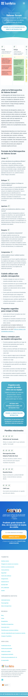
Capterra (15, 518)
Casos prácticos (5, 570)
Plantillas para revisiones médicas (9, 630)
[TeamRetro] (8, 3)
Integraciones (4, 578)
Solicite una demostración (7, 567)
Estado (3, 590)
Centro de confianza (6, 575)
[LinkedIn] (2, 680)
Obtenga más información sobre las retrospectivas (14, 406)
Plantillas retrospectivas (14, 13)
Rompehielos (4, 621)
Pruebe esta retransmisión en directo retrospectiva (14, 28)
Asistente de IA (5, 581)
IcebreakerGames (5, 600)
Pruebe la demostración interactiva (14, 414)
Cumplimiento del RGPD (7, 654)
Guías (2, 618)
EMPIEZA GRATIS (14, 537)
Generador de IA (5, 627)
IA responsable (5, 660)
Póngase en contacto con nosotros (9, 564)
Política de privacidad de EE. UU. (9, 657)
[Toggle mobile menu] (24, 3)
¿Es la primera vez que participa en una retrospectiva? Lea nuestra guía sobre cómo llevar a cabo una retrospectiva (14, 421)
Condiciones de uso (6, 645)
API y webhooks (5, 587)
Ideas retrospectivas (6, 606)
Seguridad (3, 572)
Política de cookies (6, 651)
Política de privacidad (6, 648)
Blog (2, 615)
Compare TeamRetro (6, 636)
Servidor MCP (4, 584)
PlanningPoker (5, 603)
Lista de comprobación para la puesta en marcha (13, 633)
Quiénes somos (5, 561)
